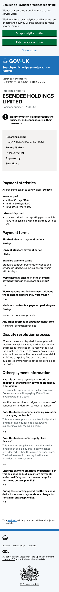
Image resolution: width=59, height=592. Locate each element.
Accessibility (19, 545)
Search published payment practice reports (26, 69)
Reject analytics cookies (29, 42)
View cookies (29, 50)
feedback (12, 520)
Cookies (32, 545)
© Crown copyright (29, 584)
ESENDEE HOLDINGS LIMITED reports (25, 82)
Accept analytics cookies (29, 33)
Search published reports (14, 78)
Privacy (6, 545)
